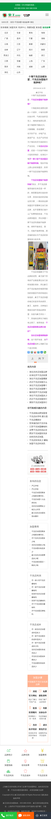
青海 (31, 33)
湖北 (32, 22)
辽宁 (18, 50)
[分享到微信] (45, 352)
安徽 (18, 61)
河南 (18, 67)
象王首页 (43, 815)
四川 (31, 50)
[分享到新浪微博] (35, 352)
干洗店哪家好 (35, 420)
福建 (31, 55)
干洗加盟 (18, 22)
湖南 (43, 38)
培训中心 (22, 27)
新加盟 (39, 27)
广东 (43, 61)
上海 (31, 61)
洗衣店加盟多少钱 (38, 545)
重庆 (6, 67)
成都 (31, 67)
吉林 (6, 50)
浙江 (43, 55)
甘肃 (18, 33)
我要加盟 (31, 27)
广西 (6, 38)
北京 (6, 33)
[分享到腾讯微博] (38, 352)
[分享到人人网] (42, 352)
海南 (43, 33)
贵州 (18, 38)
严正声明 (35, 486)
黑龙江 (6, 55)
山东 (18, 72)
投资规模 (4, 27)
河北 (18, 55)
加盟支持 (13, 27)
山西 (43, 67)
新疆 (31, 44)
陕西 (43, 50)
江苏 (18, 44)
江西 (6, 61)
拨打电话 (9, 815)
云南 (6, 44)
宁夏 (31, 38)
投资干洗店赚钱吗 (38, 601)
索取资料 (26, 815)
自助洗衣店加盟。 (37, 437)
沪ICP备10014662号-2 (29, 798)
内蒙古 (43, 44)
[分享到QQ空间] (32, 352)
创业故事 (26, 22)
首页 (12, 22)
